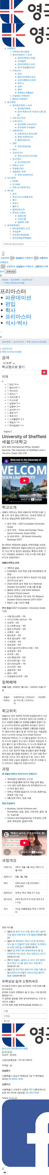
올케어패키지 (24, 140)
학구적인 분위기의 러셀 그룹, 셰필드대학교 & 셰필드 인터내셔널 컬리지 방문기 (26, 924)
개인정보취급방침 (20, 234)
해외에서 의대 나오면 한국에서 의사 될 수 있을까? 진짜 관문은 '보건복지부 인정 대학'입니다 (26, 896)
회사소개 (6, 1000)
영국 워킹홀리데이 (26, 67)
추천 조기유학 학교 (21, 187)
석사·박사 (16, 159)
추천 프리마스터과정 (27, 155)
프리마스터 (17, 152)
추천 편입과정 (24, 146)
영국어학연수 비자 (26, 64)
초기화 (6, 363)
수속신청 (22, 219)
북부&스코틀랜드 (26, 92)
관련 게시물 (7, 879)
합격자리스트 (18, 209)
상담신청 (22, 215)
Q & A (15, 203)
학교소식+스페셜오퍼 (22, 196)
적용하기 (8, 431)
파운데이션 (17, 130)
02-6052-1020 (16, 1031)
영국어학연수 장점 (26, 58)
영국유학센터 (13, 225)
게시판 (10, 190)
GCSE (15, 181)
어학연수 (11, 48)
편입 (14, 143)
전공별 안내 (18, 168)
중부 (20, 89)
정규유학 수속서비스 (27, 124)
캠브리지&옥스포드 (27, 77)
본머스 (21, 83)
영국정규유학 (24, 108)
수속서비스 (17, 121)
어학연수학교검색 (20, 51)
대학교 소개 (18, 165)
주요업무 (16, 231)
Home (5, 279)
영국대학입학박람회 (21, 238)
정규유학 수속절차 (26, 127)
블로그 (15, 206)
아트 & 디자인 (18, 118)
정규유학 (11, 102)
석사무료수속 (24, 162)
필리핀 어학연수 (20, 99)
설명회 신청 (23, 222)
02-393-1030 (32, 1044)
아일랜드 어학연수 (21, 95)
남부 (20, 86)
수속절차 (22, 61)
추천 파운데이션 (25, 136)
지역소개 (16, 70)
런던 (20, 73)
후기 (14, 200)
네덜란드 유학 (19, 171)
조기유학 (11, 178)
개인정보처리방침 (19, 1000)
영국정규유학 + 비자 (22, 105)
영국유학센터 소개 (21, 228)
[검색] (3, 249)
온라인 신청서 (19, 212)
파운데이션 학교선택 (27, 133)
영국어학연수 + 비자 (22, 54)
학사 (14, 149)
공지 (14, 193)
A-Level (16, 184)
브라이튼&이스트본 (27, 80)
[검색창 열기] (3, 253)
